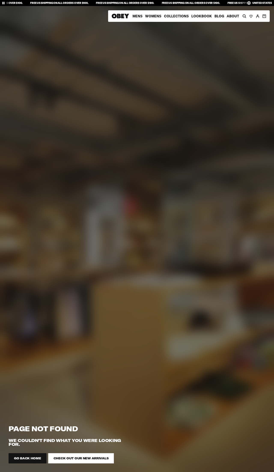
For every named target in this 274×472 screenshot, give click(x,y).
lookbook (201, 16)
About (233, 16)
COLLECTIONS (176, 16)
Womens (153, 16)
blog (219, 16)
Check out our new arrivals (81, 458)
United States (262, 3)
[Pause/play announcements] (3, 3)
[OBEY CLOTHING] (120, 16)
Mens (138, 16)
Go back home (27, 458)
